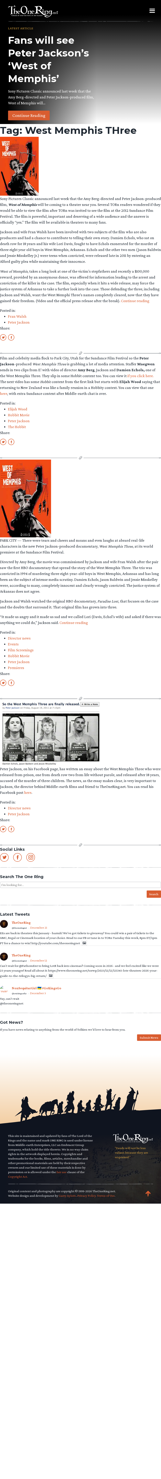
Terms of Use (106, 1196)
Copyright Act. (18, 1176)
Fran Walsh (17, 316)
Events (13, 644)
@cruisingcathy (19, 993)
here (3, 393)
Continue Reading (28, 115)
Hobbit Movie (18, 415)
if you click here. (140, 376)
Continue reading (135, 301)
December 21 (38, 927)
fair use (62, 1172)
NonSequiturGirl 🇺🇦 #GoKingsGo (36, 988)
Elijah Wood (17, 409)
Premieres (16, 667)
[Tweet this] (3, 337)
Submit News (149, 1037)
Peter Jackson (19, 322)
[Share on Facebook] (11, 337)
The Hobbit (17, 427)
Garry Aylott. (67, 1196)
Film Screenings (21, 650)
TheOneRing (21, 923)
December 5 (38, 993)
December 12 (38, 960)
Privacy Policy (86, 1196)
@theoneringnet (19, 927)
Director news (19, 638)
